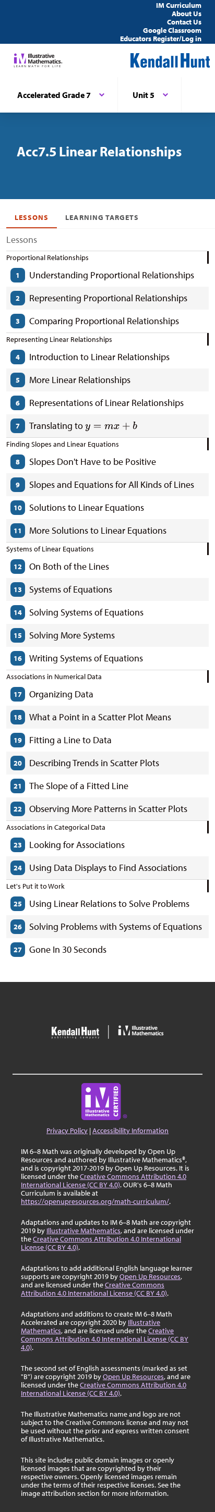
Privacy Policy (67, 1130)
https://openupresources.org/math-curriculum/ (95, 1201)
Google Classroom (172, 30)
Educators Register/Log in (160, 38)
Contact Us (184, 22)
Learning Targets (102, 217)
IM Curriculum (178, 5)
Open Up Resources (150, 1276)
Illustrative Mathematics (83, 1230)
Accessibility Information (130, 1130)
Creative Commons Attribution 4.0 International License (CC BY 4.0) (103, 1180)
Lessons (32, 217)
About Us (186, 13)
